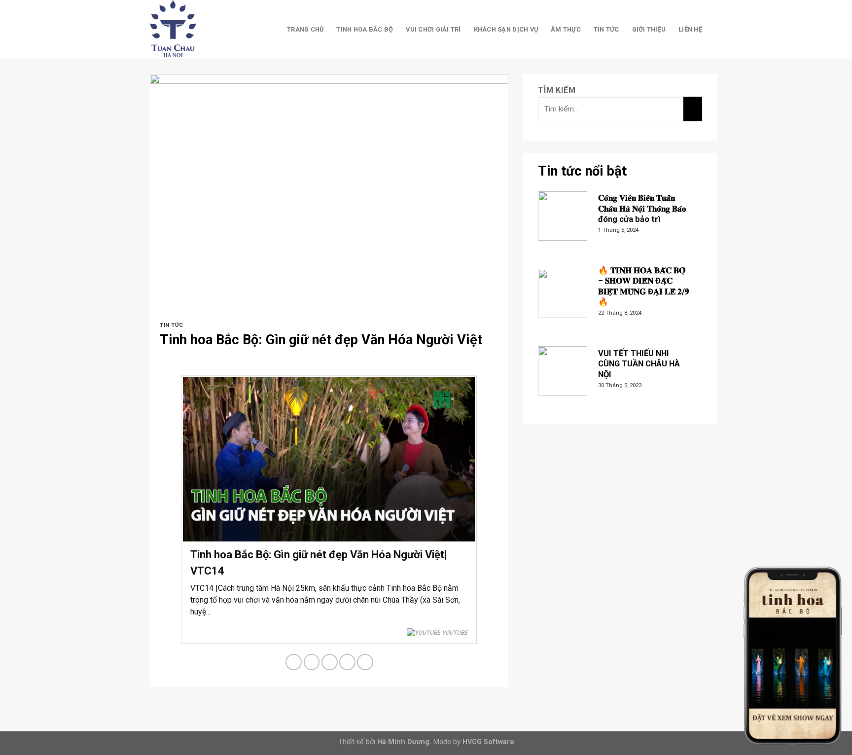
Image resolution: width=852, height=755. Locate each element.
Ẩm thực (566, 29)
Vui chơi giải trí (433, 29)
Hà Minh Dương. (404, 742)
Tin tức (606, 29)
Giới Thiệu (649, 29)
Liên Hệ (690, 29)
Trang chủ (305, 29)
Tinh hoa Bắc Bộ (364, 29)
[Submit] (692, 109)
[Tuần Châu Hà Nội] (199, 29)
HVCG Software (488, 742)
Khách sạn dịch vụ (506, 29)
